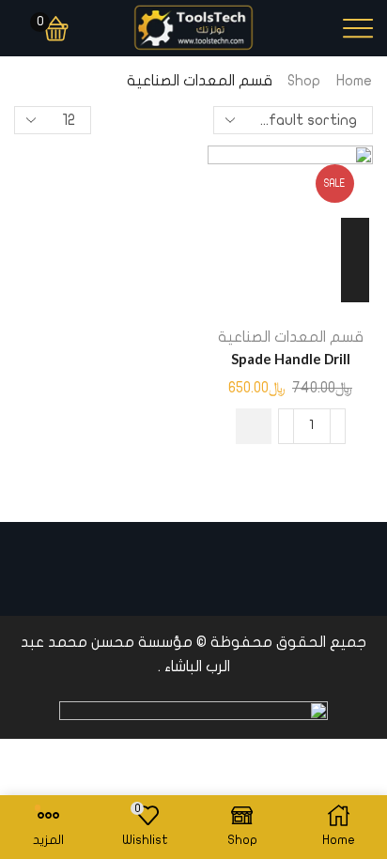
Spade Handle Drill (290, 358)
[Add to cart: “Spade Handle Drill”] (253, 426)
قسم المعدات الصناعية (291, 337)
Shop (303, 80)
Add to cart (355, 260)
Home (354, 80)
